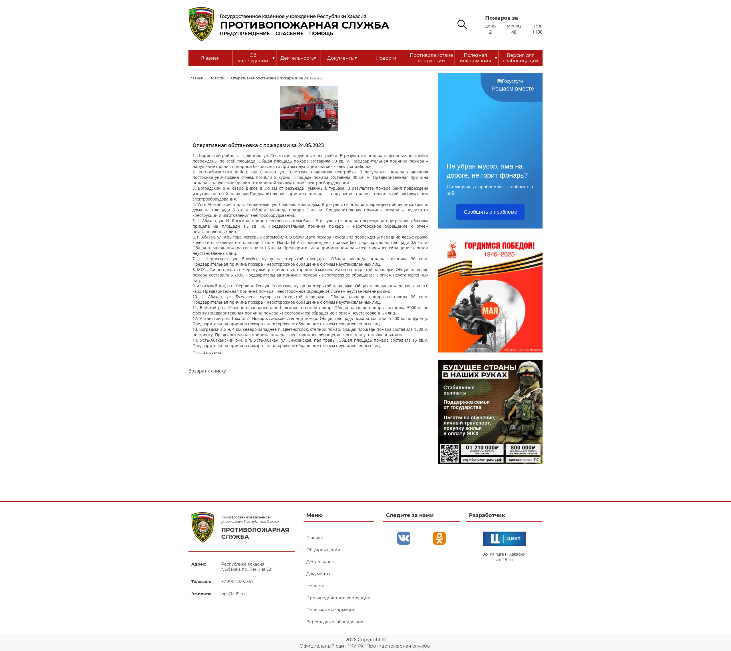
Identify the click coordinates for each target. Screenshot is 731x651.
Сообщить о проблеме (490, 212)
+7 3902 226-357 (237, 581)
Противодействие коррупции (431, 58)
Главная (210, 58)
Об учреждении (256, 58)
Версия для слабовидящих (520, 58)
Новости (386, 58)
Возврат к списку (207, 371)
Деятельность (298, 58)
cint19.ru (504, 559)
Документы (342, 58)
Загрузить (212, 352)
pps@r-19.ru (233, 593)
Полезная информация (478, 58)
